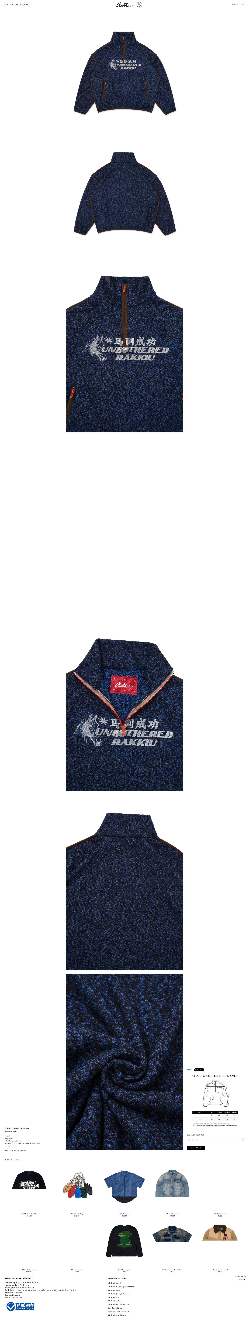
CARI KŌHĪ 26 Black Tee (220, 1214)
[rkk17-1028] (124, 73)
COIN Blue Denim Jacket (172, 1214)
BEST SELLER (16, 5)
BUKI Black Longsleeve (124, 1270)
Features (25, 5)
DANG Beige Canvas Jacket (220, 1270)
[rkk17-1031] (124, 344)
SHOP (6, 5)
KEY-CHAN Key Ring (76, 1214)
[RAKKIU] (124, 4)
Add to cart (196, 1148)
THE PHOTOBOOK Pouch (29, 1270)
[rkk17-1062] (124, 1061)
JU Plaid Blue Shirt (124, 1214)
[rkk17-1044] (124, 703)
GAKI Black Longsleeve (76, 1270)
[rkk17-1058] (124, 882)
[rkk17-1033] (124, 523)
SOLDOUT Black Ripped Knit (29, 1214)
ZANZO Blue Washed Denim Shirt (172, 1270)
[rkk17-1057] (124, 194)
